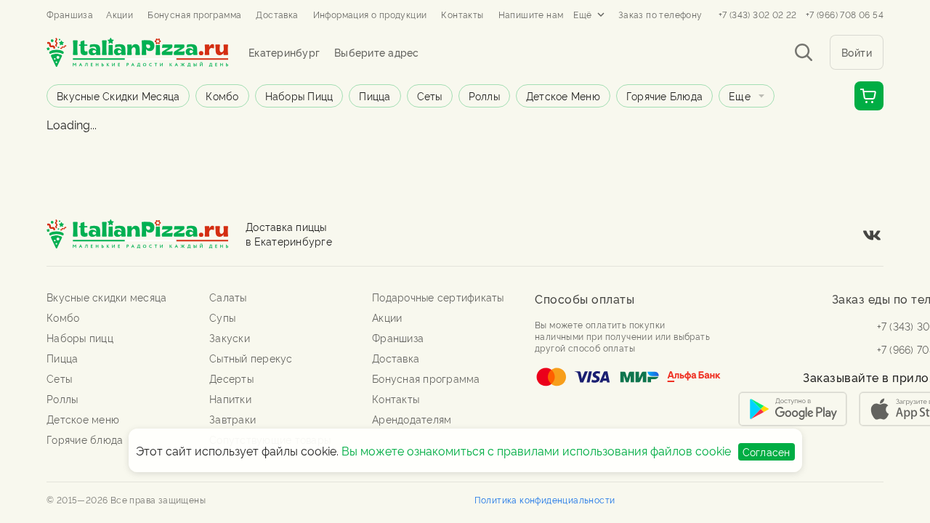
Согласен (766, 451)
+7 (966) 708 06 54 (845, 14)
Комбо (222, 95)
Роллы (484, 95)
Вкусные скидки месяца (118, 95)
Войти (857, 52)
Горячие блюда (664, 95)
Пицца (374, 95)
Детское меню (563, 95)
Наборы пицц (299, 95)
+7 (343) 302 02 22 (758, 14)
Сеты (429, 95)
